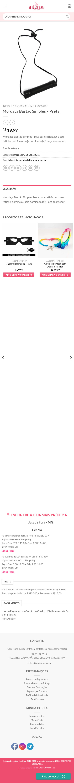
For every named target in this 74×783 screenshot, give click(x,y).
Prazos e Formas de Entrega (37, 683)
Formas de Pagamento (37, 679)
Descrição (9, 188)
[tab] (37, 188)
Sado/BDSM (20, 106)
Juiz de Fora (28, 160)
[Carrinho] (69, 6)
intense (18, 160)
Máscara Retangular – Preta (19, 263)
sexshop (44, 160)
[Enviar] (67, 16)
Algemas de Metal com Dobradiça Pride (55, 265)
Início (6, 106)
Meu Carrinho (37, 728)
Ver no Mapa (8, 550)
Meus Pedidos (37, 724)
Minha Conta (37, 720)
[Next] (70, 364)
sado (37, 160)
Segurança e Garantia (37, 691)
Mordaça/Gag (39, 106)
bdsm (11, 160)
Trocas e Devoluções (37, 687)
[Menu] (5, 6)
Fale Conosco (37, 699)
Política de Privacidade (37, 695)
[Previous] (3, 364)
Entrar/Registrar (37, 716)
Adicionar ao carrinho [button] (19, 275)
